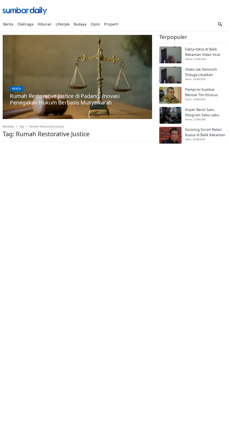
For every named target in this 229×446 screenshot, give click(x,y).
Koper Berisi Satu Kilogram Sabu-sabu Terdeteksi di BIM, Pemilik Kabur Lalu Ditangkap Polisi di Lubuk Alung (202, 112)
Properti (111, 24)
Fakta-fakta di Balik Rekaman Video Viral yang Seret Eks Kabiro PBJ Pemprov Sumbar (203, 52)
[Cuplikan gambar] (170, 55)
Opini (95, 24)
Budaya (80, 24)
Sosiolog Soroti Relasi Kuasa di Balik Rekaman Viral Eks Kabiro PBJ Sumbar (205, 132)
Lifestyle (63, 24)
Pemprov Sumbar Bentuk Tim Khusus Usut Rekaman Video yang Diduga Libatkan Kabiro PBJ (203, 92)
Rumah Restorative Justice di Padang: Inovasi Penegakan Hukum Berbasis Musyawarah (64, 99)
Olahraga (25, 24)
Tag (21, 126)
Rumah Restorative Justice (46, 126)
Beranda (8, 126)
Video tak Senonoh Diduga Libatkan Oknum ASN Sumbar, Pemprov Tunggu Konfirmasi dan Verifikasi (202, 72)
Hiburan (44, 24)
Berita (8, 24)
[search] (220, 24)
